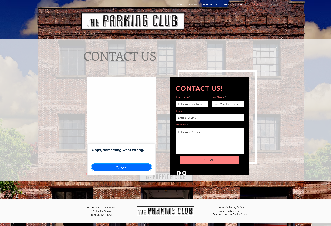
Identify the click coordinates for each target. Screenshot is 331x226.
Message (181, 124)
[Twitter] (184, 173)
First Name (182, 97)
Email (179, 110)
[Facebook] (179, 173)
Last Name (218, 97)
